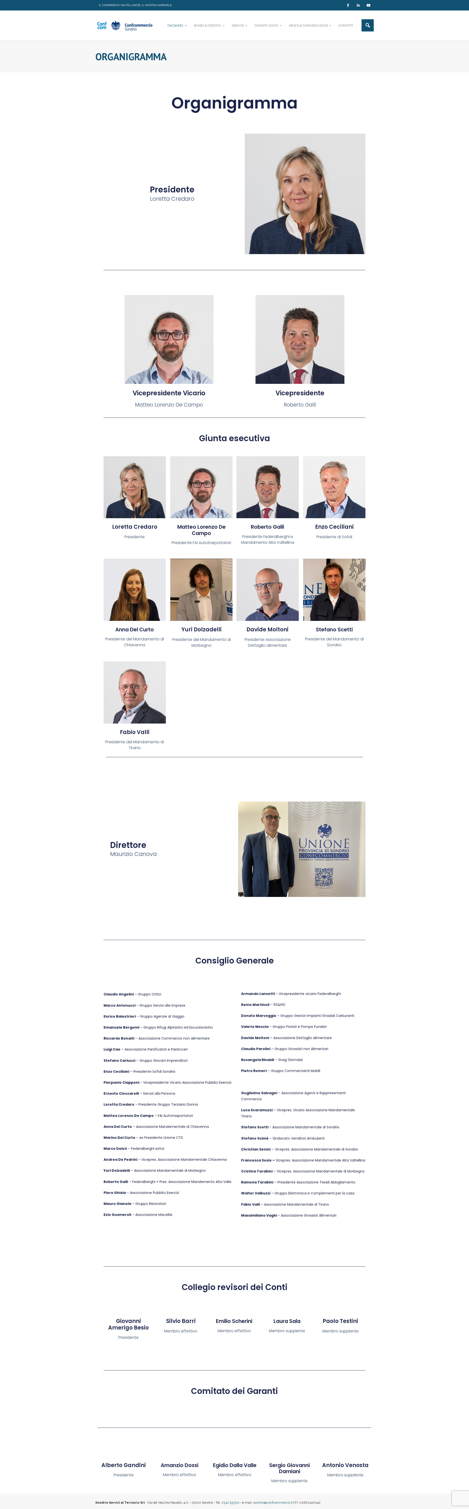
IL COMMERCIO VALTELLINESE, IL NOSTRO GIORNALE (135, 5)
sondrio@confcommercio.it (272, 1502)
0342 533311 (230, 1502)
